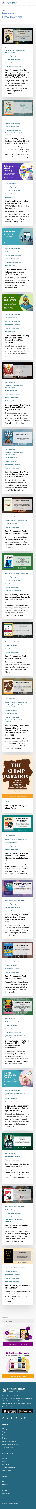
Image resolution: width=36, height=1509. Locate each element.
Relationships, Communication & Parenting (15, 133)
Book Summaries (10, 48)
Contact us (5, 1464)
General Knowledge (11, 183)
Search (4, 1458)
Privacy (4, 1490)
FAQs (4, 1461)
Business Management (11, 1210)
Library (7, 801)
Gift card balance (7, 1470)
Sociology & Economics (12, 1281)
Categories (5, 1317)
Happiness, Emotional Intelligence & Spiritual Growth (15, 51)
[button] (33, 3)
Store (4, 1435)
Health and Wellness (11, 457)
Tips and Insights (10, 197)
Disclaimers (6, 1493)
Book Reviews (9, 517)
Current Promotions (9, 1441)
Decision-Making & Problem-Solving (16, 520)
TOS (3, 1487)
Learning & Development (12, 190)
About (4, 1481)
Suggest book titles (8, 1467)
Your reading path (8, 1447)
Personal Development (12, 63)
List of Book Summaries (10, 1444)
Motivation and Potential (12, 324)
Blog (3, 1432)
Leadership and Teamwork (13, 59)
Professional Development (13, 66)
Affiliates (5, 1484)
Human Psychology (11, 56)
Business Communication (12, 123)
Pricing (4, 1438)
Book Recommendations (12, 248)
